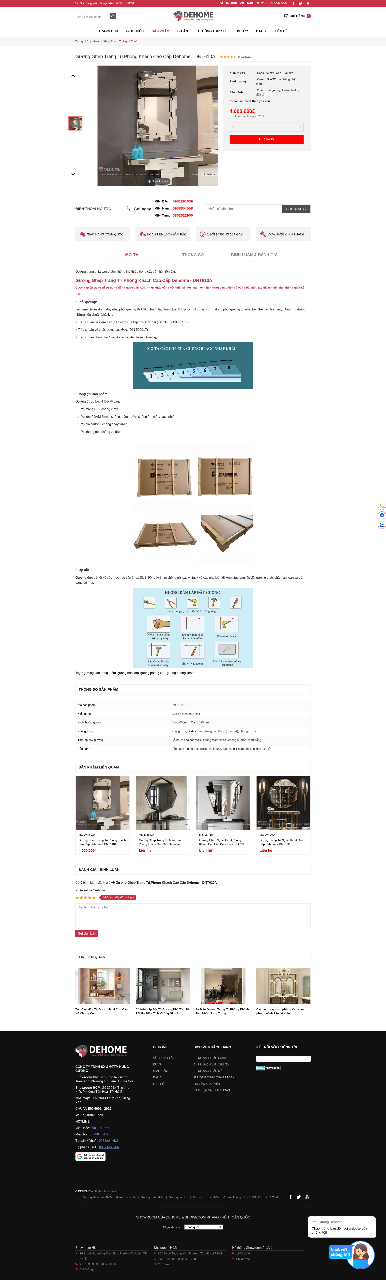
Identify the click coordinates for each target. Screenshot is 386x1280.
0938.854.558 (276, 3)
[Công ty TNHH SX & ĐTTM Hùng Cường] (104, 1051)
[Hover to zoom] (158, 125)
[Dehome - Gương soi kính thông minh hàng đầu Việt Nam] (193, 16)
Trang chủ (108, 31)
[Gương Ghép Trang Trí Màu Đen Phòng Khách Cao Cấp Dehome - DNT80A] (163, 803)
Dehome (160, 1047)
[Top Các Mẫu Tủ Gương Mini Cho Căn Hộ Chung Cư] (102, 986)
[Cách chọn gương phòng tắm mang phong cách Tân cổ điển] (283, 986)
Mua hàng (266, 139)
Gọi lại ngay (296, 209)
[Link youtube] (308, 3)
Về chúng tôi (163, 1058)
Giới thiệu (135, 31)
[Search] (113, 16)
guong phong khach (181, 673)
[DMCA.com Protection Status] (283, 1068)
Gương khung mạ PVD (97, 1197)
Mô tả (131, 255)
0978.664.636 (109, 1140)
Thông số (193, 255)
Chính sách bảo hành (209, 1058)
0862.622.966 (109, 1147)
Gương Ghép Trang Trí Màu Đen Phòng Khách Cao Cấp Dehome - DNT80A (160, 844)
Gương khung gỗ (234, 1197)
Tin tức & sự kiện (206, 1083)
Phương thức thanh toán (213, 1077)
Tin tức (241, 31)
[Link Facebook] (293, 3)
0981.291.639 (242, 3)
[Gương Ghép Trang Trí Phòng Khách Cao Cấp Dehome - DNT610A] (75, 123)
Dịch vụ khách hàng (212, 1047)
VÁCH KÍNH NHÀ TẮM (263, 1197)
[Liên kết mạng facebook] (382, 516)
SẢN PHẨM (160, 31)
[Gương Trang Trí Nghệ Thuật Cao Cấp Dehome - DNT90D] (283, 803)
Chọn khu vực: (172, 1227)
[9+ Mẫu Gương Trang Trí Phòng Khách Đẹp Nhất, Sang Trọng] (223, 986)
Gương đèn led (178, 1197)
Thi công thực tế (211, 31)
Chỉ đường (86, 1269)
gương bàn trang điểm (100, 673)
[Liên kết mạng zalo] (382, 525)
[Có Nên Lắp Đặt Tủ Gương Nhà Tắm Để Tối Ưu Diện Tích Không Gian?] (163, 986)
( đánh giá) (245, 57)
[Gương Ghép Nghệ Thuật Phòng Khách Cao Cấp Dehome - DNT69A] (223, 803)
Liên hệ (281, 31)
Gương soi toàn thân (206, 1197)
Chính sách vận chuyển (211, 1064)
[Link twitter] (300, 3)
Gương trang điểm (152, 1197)
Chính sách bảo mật (208, 1070)
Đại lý (157, 1077)
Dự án (182, 31)
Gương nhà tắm (126, 1197)
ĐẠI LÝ (261, 31)
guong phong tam (152, 673)
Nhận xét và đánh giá (90, 890)
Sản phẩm (160, 1070)
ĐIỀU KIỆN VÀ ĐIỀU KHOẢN (211, 1090)
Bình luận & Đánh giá (254, 255)
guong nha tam (128, 673)
